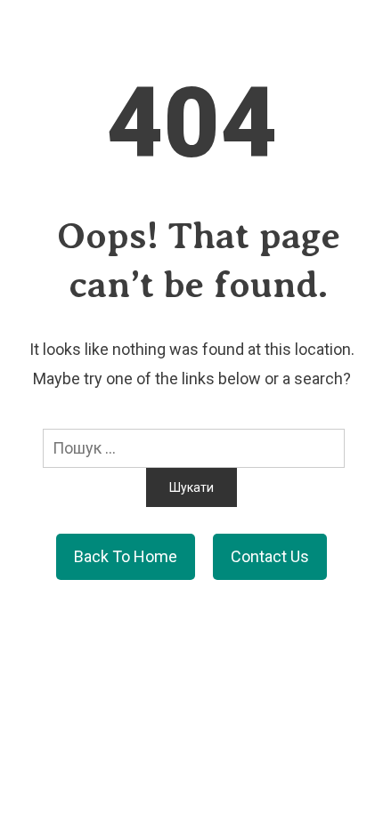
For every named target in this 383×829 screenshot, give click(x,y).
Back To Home (125, 556)
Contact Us (270, 556)
